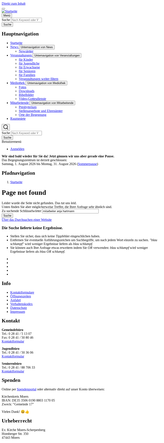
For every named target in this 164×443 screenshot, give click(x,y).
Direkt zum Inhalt (13, 3)
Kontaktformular (13, 341)
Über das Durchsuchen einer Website (27, 220)
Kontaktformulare (22, 292)
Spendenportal (26, 389)
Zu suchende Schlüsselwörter (21, 211)
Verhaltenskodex (21, 304)
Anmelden (17, 149)
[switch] (3, 8)
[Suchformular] (6, 127)
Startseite (16, 182)
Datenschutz (18, 308)
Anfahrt (15, 300)
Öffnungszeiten (20, 296)
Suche (6, 20)
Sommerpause (87, 164)
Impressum (17, 311)
